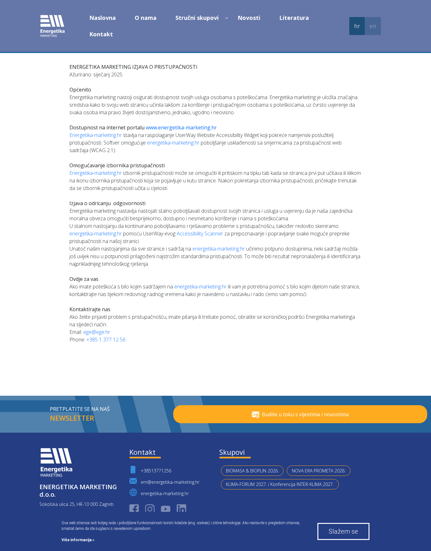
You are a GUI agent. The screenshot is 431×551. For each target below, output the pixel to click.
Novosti (249, 17)
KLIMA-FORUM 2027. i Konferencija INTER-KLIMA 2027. (280, 484)
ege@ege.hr (96, 332)
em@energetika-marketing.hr (169, 482)
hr (357, 26)
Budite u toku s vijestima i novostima (305, 414)
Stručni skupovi (197, 17)
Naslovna (102, 17)
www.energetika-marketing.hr (181, 127)
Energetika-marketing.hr (95, 135)
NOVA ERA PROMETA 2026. (318, 471)
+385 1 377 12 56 (106, 339)
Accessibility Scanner (200, 233)
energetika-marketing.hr (173, 142)
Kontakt (101, 34)
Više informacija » (78, 540)
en (372, 26)
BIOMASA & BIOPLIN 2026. (252, 471)
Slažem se (343, 531)
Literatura (294, 17)
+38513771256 (155, 471)
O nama (145, 17)
